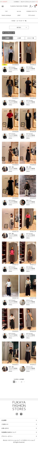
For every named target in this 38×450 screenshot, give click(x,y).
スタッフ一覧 (30, 38)
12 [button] (21, 382)
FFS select (31, 15)
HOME (13, 20)
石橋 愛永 (11, 167)
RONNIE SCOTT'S (32, 11)
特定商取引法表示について (8, 432)
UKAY (19, 15)
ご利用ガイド (4, 424)
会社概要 (3, 420)
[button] (24, 382)
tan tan (19, 11)
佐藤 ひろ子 (28, 200)
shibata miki (29, 300)
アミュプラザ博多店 (13, 68)
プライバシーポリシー (7, 436)
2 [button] (16, 382)
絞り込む (19, 27)
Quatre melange (6, 15)
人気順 (19, 38)
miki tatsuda (12, 67)
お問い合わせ (5, 428)
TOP (6, 11)
